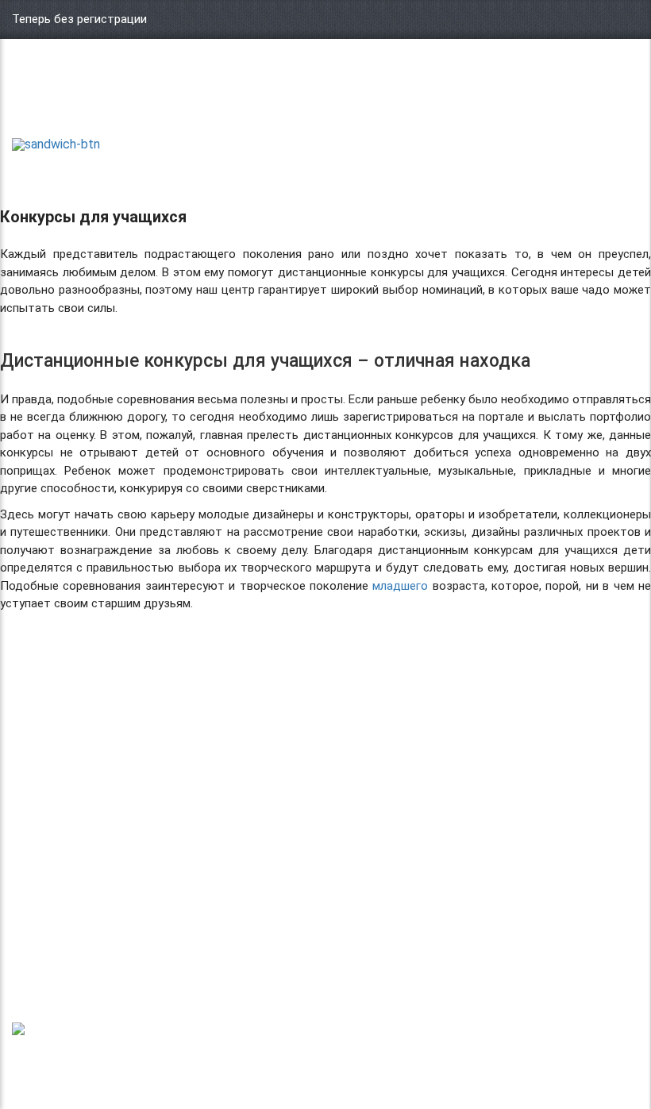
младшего (400, 586)
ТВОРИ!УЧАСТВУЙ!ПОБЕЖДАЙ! (68, 103)
